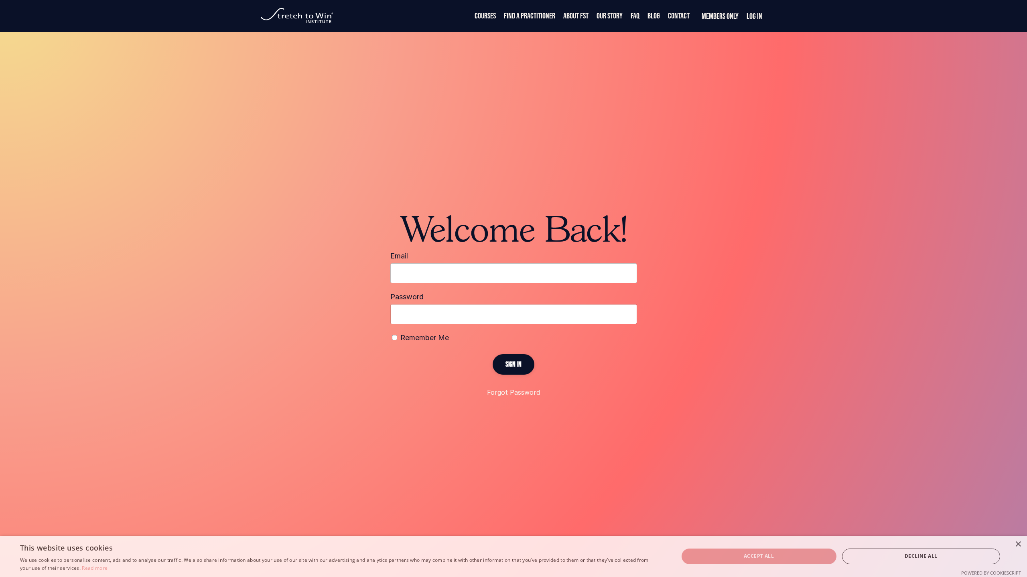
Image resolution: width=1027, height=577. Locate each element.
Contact (679, 16)
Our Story (610, 16)
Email (399, 256)
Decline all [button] (921, 556)
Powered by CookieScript (991, 573)
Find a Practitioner (529, 16)
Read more (95, 568)
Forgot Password (513, 392)
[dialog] (513, 556)
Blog (653, 16)
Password (407, 297)
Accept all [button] (759, 556)
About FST (576, 16)
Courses (485, 16)
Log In (754, 16)
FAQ (635, 16)
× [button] (1018, 544)
